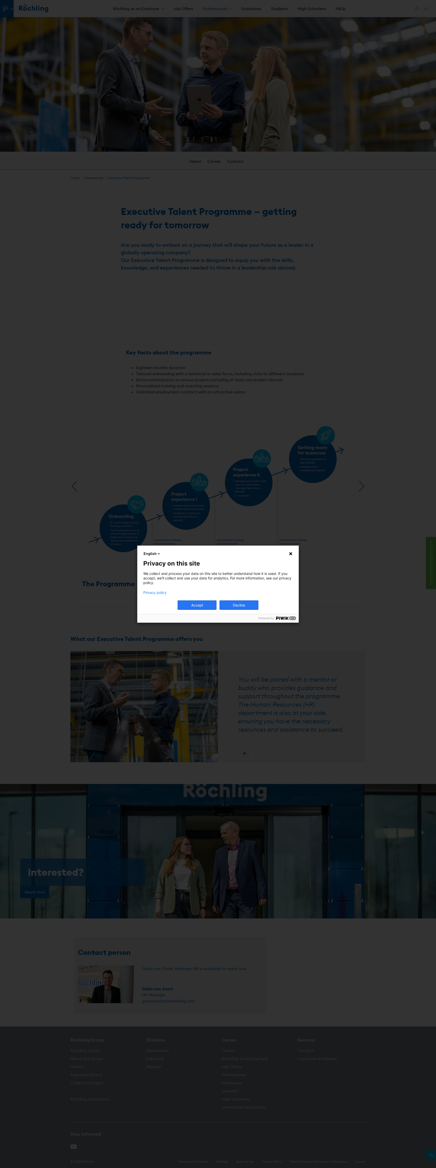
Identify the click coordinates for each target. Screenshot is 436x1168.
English (150, 553)
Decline (239, 605)
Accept (197, 605)
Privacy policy (155, 593)
